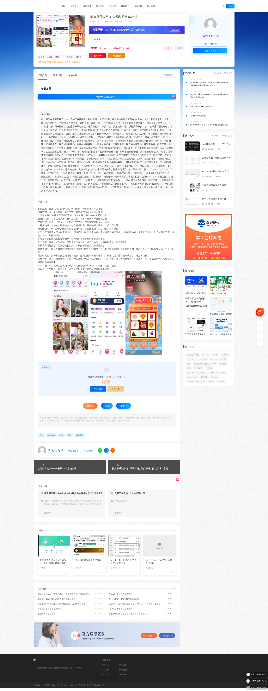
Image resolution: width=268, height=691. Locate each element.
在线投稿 (123, 674)
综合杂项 (138, 6)
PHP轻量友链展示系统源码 (120, 609)
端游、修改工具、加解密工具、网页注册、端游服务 (206, 373)
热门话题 (123, 665)
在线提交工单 (167, 635)
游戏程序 (112, 6)
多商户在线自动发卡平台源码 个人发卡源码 (128, 614)
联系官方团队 (149, 635)
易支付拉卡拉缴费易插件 (214, 199)
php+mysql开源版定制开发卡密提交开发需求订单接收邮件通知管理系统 (209, 84)
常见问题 (57, 75)
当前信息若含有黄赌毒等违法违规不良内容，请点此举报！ (60, 62)
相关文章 (72, 75)
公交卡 (211, 382)
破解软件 (125, 6)
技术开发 (209, 368)
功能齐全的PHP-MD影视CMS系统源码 (57, 468)
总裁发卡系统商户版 (46, 614)
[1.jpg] (107, 313)
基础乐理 (203, 377)
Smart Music (192, 377)
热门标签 (105, 674)
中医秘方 (203, 359)
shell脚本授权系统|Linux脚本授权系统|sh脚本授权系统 (61, 604)
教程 (61, 435)
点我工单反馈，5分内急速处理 (129, 493)
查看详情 (47, 513)
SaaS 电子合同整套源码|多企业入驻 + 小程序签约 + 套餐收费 (135, 604)
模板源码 (118, 22)
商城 (40, 238)
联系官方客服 (210, 50)
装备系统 (222, 364)
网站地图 (81, 685)
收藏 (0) (180, 48)
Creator (215, 355)
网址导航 (151, 6)
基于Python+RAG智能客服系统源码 (159, 562)
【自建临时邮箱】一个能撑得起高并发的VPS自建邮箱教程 (217, 143)
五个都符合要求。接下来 (196, 382)
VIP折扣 (107, 48)
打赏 (107, 406)
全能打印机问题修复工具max (205, 364)
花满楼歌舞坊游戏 (198, 115)
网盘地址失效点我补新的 (107, 97)
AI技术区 (74, 6)
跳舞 (188, 364)
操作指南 (51, 435)
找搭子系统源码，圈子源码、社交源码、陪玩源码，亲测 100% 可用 (144, 468)
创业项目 (100, 6)
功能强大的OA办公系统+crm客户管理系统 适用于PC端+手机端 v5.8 (217, 157)
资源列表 (105, 665)
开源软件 (225, 355)
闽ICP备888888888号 (96, 685)
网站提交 (123, 669)
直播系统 (79, 435)
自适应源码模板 (193, 355)
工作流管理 (198, 368)
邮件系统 (223, 359)
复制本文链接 (87, 451)
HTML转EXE (192, 359)
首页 (64, 6)
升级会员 (175, 30)
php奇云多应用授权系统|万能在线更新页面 (123, 562)
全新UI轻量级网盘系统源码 (88, 560)
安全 (188, 368)
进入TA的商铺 (210, 43)
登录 (230, 6)
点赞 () (169, 48)
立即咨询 (168, 75)
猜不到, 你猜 (94, 22)
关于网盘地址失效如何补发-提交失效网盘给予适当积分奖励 (73, 493)
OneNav (205, 355)
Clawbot (214, 377)
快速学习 (221, 382)
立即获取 (98, 389)
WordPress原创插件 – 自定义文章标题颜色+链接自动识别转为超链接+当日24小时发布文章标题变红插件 (217, 171)
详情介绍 (42, 75)
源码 (69, 435)
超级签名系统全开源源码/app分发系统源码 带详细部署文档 (54, 562)
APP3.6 (213, 359)
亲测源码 (87, 6)
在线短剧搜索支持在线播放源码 (217, 185)
